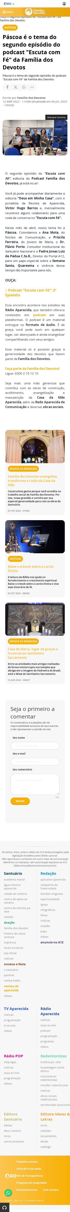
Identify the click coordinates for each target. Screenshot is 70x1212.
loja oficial (10, 953)
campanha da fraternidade (49, 886)
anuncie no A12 (52, 942)
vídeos (8, 996)
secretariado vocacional (55, 1105)
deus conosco (12, 1130)
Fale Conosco (51, 1189)
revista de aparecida (11, 988)
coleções (46, 1130)
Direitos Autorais (26, 1189)
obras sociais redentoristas (49, 1097)
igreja (44, 904)
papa (44, 931)
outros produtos (14, 1141)
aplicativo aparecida (53, 879)
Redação (48, 873)
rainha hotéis (12, 980)
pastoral (9, 975)
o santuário (11, 970)
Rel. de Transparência (29, 1175)
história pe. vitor (51, 1062)
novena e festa (15, 964)
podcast (39, 315)
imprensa (10, 942)
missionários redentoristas (49, 1078)
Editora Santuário (13, 1117)
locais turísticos (13, 948)
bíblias (8, 1125)
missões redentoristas (54, 1085)
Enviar (20, 801)
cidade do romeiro (15, 893)
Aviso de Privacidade (28, 1168)
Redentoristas (54, 1055)
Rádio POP (13, 1055)
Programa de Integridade (31, 1182)
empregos (10, 1062)
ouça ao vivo (48, 1025)
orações (45, 926)
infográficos (48, 910)
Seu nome (19, 737)
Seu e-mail (19, 753)
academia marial (14, 879)
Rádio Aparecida (50, 1011)
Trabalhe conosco (27, 1161)
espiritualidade (50, 899)
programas (47, 1041)
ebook (44, 1141)
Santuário (13, 873)
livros (7, 1136)
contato (8, 917)
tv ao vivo (9, 1025)
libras (44, 915)
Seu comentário (22, 769)
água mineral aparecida (12, 886)
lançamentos (49, 1136)
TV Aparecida (16, 1008)
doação (9, 922)
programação (12, 1020)
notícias (9, 958)
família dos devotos (16, 928)
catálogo (46, 1147)
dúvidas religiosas (52, 893)
